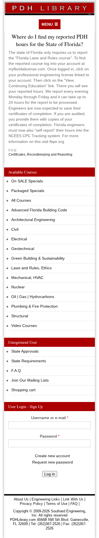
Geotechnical (22, 248)
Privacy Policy (31, 504)
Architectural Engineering (33, 219)
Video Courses (24, 325)
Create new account (52, 456)
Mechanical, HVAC (27, 277)
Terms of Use (56, 504)
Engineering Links (46, 499)
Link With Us (73, 499)
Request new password (52, 462)
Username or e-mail (49, 418)
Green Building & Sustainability (38, 258)
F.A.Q (16, 370)
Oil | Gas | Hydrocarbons (32, 296)
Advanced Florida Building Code (39, 210)
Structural (19, 316)
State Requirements (28, 361)
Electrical (19, 239)
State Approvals (24, 351)
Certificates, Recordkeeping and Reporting (40, 154)
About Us (21, 499)
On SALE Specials (27, 181)
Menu (47, 24)
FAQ (74, 504)
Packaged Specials (27, 190)
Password (49, 436)
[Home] (49, 7)
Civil (14, 229)
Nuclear (18, 287)
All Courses (21, 200)
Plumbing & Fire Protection (34, 306)
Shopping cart (23, 390)
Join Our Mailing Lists (30, 380)
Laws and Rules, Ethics (31, 268)
